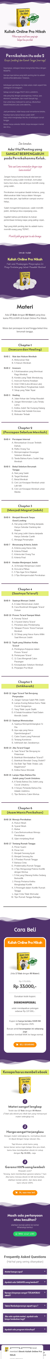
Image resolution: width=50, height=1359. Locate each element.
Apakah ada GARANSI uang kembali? (22, 1282)
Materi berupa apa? (14, 1271)
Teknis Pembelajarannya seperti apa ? (21, 1305)
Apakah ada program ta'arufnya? (20, 1329)
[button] (25, 1272)
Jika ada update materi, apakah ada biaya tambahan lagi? (21, 1317)
